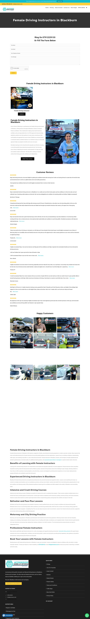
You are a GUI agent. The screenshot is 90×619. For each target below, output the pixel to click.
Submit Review (50, 578)
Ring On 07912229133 (45, 37)
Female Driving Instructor (21, 110)
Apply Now (60, 1)
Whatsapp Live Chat (10, 611)
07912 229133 (10, 595)
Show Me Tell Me (50, 592)
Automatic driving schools (64, 531)
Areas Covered (50, 571)
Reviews (49, 574)
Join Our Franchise (51, 567)
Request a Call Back (10, 607)
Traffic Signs (50, 588)
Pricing (48, 564)
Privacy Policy (50, 595)
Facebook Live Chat (10, 614)
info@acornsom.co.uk (17, 4)
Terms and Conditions (52, 585)
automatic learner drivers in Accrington (53, 459)
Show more (15, 207)
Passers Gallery (50, 581)
